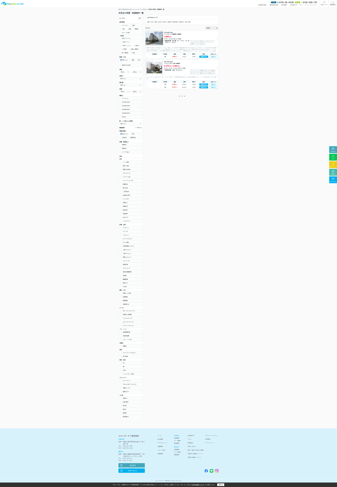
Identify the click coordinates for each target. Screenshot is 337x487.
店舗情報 (160, 446)
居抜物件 (125, 213)
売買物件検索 (262, 5)
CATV (124, 370)
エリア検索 (177, 441)
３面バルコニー (127, 253)
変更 (139, 18)
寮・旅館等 (125, 52)
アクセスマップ (162, 443)
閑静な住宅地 (126, 169)
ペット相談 (126, 162)
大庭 (186, 22)
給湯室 (125, 275)
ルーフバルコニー (128, 238)
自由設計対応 (126, 195)
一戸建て (124, 49)
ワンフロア (126, 199)
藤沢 (189, 22)
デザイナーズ (126, 173)
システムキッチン (128, 318)
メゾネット (126, 227)
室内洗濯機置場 (127, 272)
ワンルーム (125, 98)
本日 (133, 134)
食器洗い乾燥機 (127, 314)
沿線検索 (176, 438)
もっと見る (213, 51)
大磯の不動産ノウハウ (194, 457)
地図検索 (176, 443)
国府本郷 (175, 22)
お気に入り (324, 5)
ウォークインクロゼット (129, 352)
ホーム (160, 435)
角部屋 (125, 413)
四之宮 (160, 22)
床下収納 (125, 356)
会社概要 (284, 5)
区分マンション (126, 38)
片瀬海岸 (181, 22)
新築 (133, 60)
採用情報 (160, 454)
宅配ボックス (126, 388)
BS (123, 366)
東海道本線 (168, 40)
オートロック (126, 380)
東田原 (169, 22)
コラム (301, 5)
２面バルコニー (127, 249)
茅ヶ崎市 (167, 32)
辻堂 (173, 70)
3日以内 (124, 137)
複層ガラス (126, 391)
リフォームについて (311, 5)
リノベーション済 (128, 180)
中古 (139, 60)
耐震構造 (125, 300)
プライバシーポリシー (212, 435)
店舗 (129, 29)
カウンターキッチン (128, 322)
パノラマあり (126, 152)
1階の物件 (125, 402)
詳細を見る (204, 56)
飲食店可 (125, 210)
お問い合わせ (132, 471)
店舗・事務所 (134, 49)
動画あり (124, 148)
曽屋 (155, 22)
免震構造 (125, 297)
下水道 (125, 286)
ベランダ (125, 231)
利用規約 (208, 439)
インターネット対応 (128, 374)
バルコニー (126, 235)
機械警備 (125, 279)
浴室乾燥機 (126, 336)
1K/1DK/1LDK (126, 102)
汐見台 (171, 32)
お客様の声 (293, 5)
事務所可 (125, 206)
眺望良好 (125, 184)
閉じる (221, 484)
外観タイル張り (127, 293)
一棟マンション (126, 45)
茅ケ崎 (174, 40)
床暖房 (125, 346)
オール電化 (126, 242)
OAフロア (125, 217)
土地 (123, 29)
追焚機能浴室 (126, 332)
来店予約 (133, 465)
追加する (213, 56)
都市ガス (125, 283)
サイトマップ (209, 443)
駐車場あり (126, 416)
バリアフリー (126, 221)
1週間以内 (133, 137)
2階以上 (125, 398)
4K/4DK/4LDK (126, 113)
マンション (125, 25)
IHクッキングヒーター (129, 311)
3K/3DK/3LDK (126, 109)
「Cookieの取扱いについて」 (198, 484)
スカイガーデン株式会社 (128, 436)
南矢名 (165, 22)
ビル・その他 (126, 32)
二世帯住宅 (126, 191)
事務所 (136, 29)
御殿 (148, 22)
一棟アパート (126, 42)
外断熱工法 (126, 304)
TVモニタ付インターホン (130, 384)
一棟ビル (137, 45)
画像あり (124, 144)
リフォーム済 (126, 177)
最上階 (125, 405)
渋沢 (152, 22)
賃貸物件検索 (274, 5)
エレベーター (126, 260)
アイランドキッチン (128, 325)
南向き (125, 409)
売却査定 (190, 443)
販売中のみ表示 (126, 65)
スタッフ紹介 (162, 450)
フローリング (126, 268)
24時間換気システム (128, 246)
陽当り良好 (126, 165)
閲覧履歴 (333, 5)
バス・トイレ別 (127, 339)
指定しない (125, 60)
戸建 (133, 25)
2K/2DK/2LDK (126, 105)
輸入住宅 (125, 188)
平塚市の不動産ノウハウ (195, 454)
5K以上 (124, 116)
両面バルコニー (127, 257)
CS (124, 363)
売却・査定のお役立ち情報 (195, 450)
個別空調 (125, 264)
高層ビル (125, 202)
